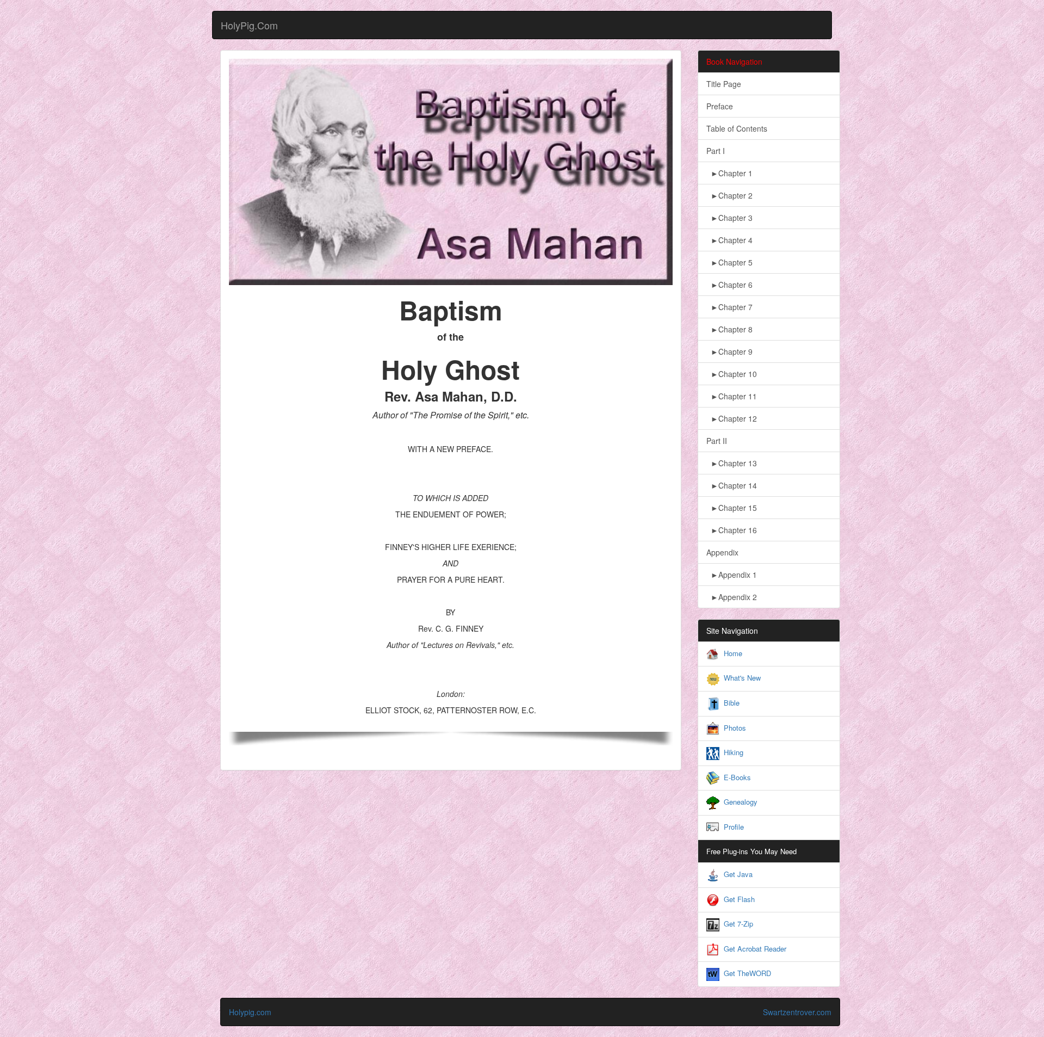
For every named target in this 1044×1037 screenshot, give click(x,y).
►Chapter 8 (729, 329)
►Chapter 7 (729, 306)
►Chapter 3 (729, 217)
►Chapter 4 (729, 239)
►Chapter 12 (731, 418)
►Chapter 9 (729, 351)
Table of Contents (736, 128)
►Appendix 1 (731, 574)
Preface (719, 106)
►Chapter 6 (729, 284)
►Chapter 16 (731, 529)
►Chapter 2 (729, 195)
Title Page (723, 83)
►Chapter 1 (729, 173)
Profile (734, 827)
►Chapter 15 (731, 507)
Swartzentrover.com (797, 1012)
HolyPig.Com (249, 25)
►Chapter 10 (731, 373)
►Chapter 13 (731, 463)
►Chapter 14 (731, 485)
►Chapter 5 (729, 262)
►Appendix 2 (731, 596)
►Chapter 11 (731, 396)
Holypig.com (250, 1012)
